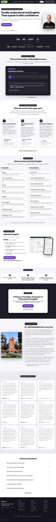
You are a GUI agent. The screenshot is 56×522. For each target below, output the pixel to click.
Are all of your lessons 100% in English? (15, 467)
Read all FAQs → (28, 492)
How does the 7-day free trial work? (15, 471)
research (45, 357)
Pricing (20, 1)
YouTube (45, 503)
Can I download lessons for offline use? (15, 488)
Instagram (46, 508)
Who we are (33, 503)
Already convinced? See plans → (6, 28)
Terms (54, 519)
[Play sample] (10, 76)
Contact (45, 511)
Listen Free (20, 508)
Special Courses (21, 509)
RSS (44, 509)
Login (37, 1)
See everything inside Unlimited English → (12, 260)
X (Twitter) (46, 504)
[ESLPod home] (4, 2)
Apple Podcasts (21, 504)
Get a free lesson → (32, 97)
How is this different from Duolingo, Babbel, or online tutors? (20, 479)
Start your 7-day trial (50, 1)
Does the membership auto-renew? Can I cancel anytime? (20, 475)
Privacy (51, 519)
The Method (25, 1)
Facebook (46, 506)
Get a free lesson (6, 24)
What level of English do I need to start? (15, 463)
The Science (31, 1)
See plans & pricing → (9, 257)
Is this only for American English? (14, 484)
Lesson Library (34, 509)
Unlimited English (21, 503)
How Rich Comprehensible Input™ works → (28, 150)
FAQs (32, 504)
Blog (32, 511)
